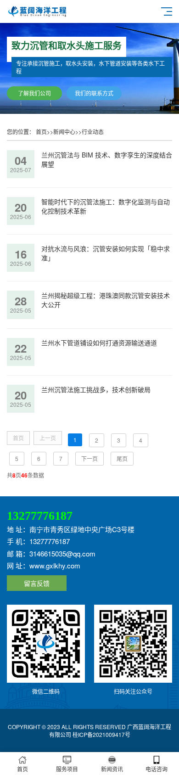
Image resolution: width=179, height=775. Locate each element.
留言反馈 (37, 583)
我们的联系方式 (94, 93)
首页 (41, 131)
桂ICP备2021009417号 (101, 734)
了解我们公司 (34, 93)
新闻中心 (64, 131)
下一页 (89, 458)
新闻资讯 (112, 769)
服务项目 (67, 769)
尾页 (122, 458)
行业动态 (93, 131)
